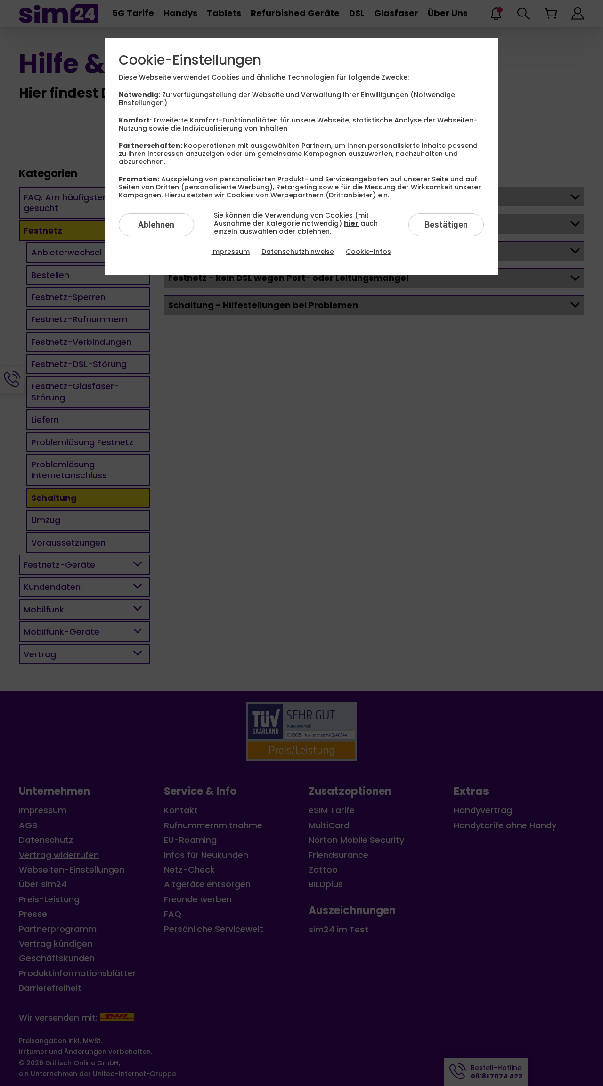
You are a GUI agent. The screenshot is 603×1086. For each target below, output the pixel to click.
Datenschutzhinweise (297, 251)
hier (351, 223)
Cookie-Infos (368, 251)
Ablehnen (156, 224)
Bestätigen (446, 224)
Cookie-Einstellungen (190, 60)
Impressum (230, 251)
